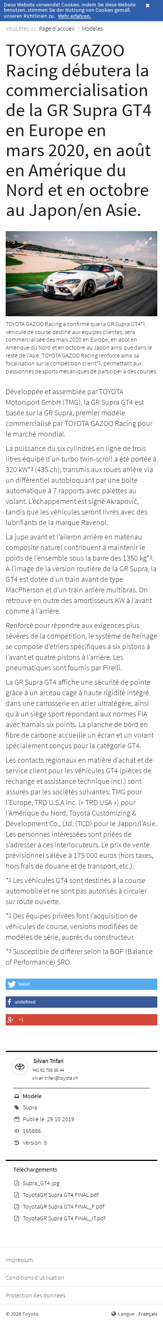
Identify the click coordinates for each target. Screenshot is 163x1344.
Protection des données (35, 1295)
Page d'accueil (57, 28)
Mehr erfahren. (74, 15)
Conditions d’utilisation (35, 1277)
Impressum (19, 1259)
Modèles (92, 28)
